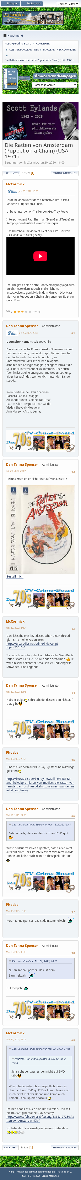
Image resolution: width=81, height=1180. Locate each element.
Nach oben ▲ (65, 1171)
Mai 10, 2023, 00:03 (16, 951)
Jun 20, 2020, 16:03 (28, 191)
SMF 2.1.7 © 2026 (31, 1176)
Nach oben (10, 1147)
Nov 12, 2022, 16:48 (16, 691)
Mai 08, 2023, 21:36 (16, 815)
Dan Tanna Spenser (22, 326)
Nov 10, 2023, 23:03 (16, 1039)
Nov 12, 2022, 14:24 (16, 627)
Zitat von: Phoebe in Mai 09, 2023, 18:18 (34, 961)
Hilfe (11, 1171)
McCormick (15, 184)
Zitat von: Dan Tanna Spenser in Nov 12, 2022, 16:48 (41, 824)
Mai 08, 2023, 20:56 (16, 758)
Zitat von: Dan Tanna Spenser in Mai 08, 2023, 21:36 (41, 1049)
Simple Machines (50, 1176)
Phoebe (12, 752)
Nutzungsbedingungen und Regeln (36, 1171)
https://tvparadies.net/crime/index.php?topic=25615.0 (32, 645)
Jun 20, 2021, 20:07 (16, 470)
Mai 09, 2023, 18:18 (16, 911)
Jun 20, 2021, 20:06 (28, 332)
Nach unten (11, 173)
